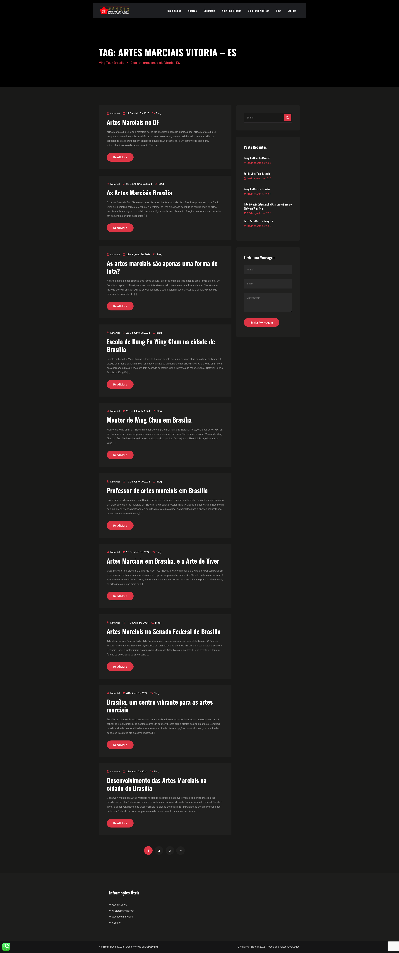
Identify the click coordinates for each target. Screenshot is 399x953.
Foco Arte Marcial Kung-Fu (258, 221)
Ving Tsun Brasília (231, 11)
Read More (120, 157)
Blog (278, 11)
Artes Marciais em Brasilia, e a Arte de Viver (163, 561)
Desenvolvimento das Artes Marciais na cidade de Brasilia (157, 784)
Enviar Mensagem (261, 322)
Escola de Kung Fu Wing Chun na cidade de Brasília (161, 345)
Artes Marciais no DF (133, 122)
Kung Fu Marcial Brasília (257, 189)
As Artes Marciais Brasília (139, 192)
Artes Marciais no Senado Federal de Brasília (164, 631)
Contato (292, 11)
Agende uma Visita (122, 916)
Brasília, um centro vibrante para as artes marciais (160, 706)
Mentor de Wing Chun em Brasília (149, 420)
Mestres (192, 11)
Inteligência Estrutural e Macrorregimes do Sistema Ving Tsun (268, 206)
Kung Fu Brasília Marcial (257, 158)
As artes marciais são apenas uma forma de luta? (162, 267)
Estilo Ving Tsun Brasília (257, 174)
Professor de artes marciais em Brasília (157, 490)
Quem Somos (174, 11)
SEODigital (152, 946)
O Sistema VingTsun (258, 11)
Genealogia (209, 11)
